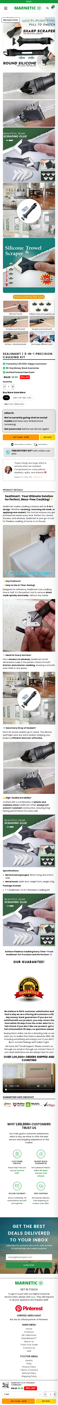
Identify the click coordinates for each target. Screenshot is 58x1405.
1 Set (6, 398)
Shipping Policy (29, 1376)
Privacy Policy (29, 1366)
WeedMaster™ (29, 1338)
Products (29, 1331)
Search (29, 1360)
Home (29, 1328)
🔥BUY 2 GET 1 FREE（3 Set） (22, 398)
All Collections (29, 1335)
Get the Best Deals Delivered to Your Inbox (29, 1233)
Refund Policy (29, 1373)
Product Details (13, 489)
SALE (29, 1350)
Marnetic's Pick (10, 20)
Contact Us (29, 1347)
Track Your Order (29, 1344)
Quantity (7, 381)
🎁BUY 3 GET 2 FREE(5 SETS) (14, 404)
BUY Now (47, 437)
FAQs (29, 1363)
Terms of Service (29, 1369)
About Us (29, 1341)
